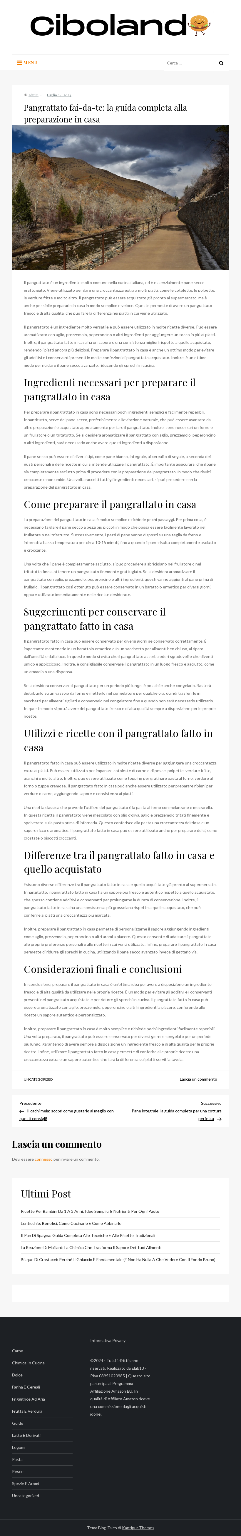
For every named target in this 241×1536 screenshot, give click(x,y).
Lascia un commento (198, 1078)
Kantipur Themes (138, 1527)
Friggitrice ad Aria (28, 1398)
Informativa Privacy (107, 1340)
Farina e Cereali (26, 1386)
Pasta (17, 1459)
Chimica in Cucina (28, 1362)
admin (34, 94)
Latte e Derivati (26, 1435)
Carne (17, 1350)
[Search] (221, 63)
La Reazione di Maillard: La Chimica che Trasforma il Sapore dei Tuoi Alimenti (91, 1247)
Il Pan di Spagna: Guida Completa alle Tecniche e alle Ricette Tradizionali (88, 1235)
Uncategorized (38, 1079)
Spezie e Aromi (25, 1483)
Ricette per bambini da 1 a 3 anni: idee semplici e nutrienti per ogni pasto (90, 1211)
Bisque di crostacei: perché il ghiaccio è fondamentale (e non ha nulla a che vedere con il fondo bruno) (118, 1259)
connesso (44, 1159)
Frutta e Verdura (27, 1411)
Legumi (18, 1447)
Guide (17, 1423)
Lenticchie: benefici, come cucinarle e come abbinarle (71, 1223)
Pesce (18, 1471)
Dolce (17, 1374)
